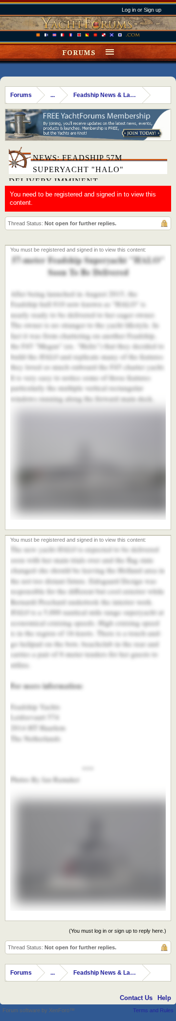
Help (164, 997)
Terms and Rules (153, 1010)
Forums (79, 53)
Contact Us (136, 997)
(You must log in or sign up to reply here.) (117, 931)
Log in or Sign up (141, 10)
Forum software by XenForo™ (38, 1010)
